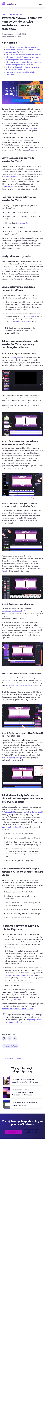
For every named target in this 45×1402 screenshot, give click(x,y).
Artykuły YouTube (15, 14)
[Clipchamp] (9, 3)
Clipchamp (33, 150)
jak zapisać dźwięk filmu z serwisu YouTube (17, 1008)
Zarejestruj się (13, 1132)
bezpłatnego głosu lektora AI (12, 611)
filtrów (11, 680)
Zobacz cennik (31, 1132)
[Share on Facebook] (4, 1038)
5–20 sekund (21, 223)
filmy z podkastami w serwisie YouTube (19, 975)
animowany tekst (8, 186)
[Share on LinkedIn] (15, 1038)
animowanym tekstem (34, 128)
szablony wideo (16, 357)
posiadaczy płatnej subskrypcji (13, 757)
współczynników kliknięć (12, 827)
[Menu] (40, 4)
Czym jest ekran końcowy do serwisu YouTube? (23, 47)
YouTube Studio (8, 812)
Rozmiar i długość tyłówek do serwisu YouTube (23, 49)
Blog (3, 14)
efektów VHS (29, 685)
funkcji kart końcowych (33, 812)
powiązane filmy (11, 176)
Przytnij (4, 571)
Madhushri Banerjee (13, 36)
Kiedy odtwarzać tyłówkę (15, 52)
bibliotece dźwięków (21, 321)
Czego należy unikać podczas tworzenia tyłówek (23, 54)
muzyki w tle (32, 316)
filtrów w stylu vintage (16, 685)
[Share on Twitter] (9, 1038)
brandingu (21, 947)
